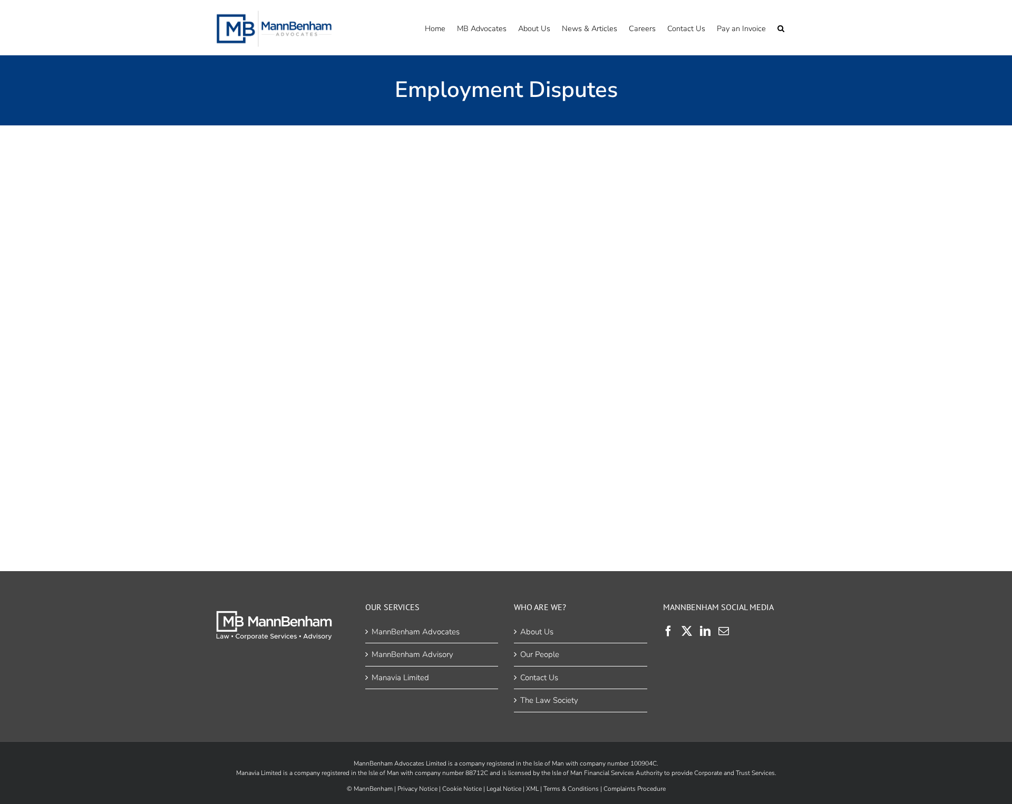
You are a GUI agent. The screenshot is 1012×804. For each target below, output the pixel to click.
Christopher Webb (357, 319)
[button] (780, 27)
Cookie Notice (462, 789)
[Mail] (723, 631)
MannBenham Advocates (416, 631)
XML (532, 789)
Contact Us (539, 677)
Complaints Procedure (635, 789)
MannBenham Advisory (412, 654)
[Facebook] (668, 631)
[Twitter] (687, 631)
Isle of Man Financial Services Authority (607, 773)
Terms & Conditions (571, 789)
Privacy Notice (417, 789)
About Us (536, 631)
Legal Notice (503, 789)
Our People (539, 654)
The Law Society (549, 700)
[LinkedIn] (705, 631)
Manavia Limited (400, 677)
